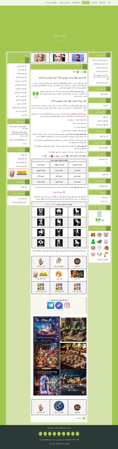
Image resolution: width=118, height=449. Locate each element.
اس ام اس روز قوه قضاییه (100, 63)
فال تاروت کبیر (22, 69)
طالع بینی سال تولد (103, 259)
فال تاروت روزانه (22, 66)
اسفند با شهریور (41, 170)
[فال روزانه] (46, 329)
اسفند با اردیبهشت (59, 164)
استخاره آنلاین (76, 2)
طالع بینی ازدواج (103, 147)
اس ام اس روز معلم (102, 67)
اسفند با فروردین (77, 164)
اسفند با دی (77, 182)
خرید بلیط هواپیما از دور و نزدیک (18, 139)
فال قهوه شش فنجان (102, 124)
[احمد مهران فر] (78, 57)
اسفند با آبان (59, 176)
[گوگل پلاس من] (49, 434)
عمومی (76, 418)
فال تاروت (94, 2)
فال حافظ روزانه (22, 158)
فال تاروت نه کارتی (21, 96)
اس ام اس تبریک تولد (102, 71)
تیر (55, 156)
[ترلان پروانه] (59, 57)
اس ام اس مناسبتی (64, 2)
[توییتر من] (54, 434)
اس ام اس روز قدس (102, 82)
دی (49, 156)
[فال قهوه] (73, 356)
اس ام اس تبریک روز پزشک (100, 60)
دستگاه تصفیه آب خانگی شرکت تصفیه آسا (18, 127)
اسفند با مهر (77, 176)
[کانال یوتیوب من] (45, 434)
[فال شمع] (46, 356)
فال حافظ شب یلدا (21, 162)
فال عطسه (24, 187)
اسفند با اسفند (41, 182)
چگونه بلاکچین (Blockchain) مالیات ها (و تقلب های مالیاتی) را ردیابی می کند (19, 134)
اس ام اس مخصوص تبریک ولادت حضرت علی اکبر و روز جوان (101, 76)
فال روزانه (86, 2)
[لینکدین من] (40, 434)
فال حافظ (102, 2)
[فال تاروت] (73, 329)
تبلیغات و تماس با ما (51, 2)
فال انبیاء (105, 105)
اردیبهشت (63, 156)
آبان (43, 156)
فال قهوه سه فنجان (102, 121)
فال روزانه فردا (22, 198)
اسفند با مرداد (59, 170)
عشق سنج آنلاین (103, 186)
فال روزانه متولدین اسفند (72, 67)
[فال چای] (73, 382)
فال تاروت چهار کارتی (21, 85)
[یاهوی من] (77, 434)
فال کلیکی (105, 174)
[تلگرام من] (72, 434)
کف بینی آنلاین (104, 136)
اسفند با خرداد (41, 164)
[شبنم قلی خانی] (40, 57)
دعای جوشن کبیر (103, 159)
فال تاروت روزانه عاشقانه (19, 107)
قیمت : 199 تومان (18, 56)
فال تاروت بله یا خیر (21, 111)
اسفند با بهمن (59, 182)
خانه (109, 2)
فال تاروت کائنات (22, 73)
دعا (107, 163)
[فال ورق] (46, 382)
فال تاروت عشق (22, 103)
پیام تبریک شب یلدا (21, 166)
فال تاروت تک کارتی (21, 77)
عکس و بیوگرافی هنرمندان (19, 202)
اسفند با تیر (77, 170)
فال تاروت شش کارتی (20, 92)
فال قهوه (105, 117)
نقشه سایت (52, 443)
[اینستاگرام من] (63, 434)
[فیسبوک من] (68, 434)
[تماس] (59, 434)
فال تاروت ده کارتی (21, 100)
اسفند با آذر (41, 176)
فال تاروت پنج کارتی (21, 88)
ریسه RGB (105, 197)
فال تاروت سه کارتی (21, 81)
